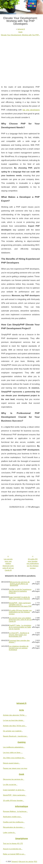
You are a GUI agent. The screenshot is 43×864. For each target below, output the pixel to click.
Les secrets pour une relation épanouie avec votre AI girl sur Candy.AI (8, 564)
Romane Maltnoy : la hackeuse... (15, 811)
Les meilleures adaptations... (14, 747)
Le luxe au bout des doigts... (13, 720)
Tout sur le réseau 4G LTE (13, 843)
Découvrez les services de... (13, 779)
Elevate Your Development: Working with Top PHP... (20, 35)
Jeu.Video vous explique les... (14, 758)
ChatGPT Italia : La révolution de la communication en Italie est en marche (20, 627)
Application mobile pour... (12, 817)
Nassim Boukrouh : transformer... (15, 736)
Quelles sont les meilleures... (14, 822)
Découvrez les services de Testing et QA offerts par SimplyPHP (20, 583)
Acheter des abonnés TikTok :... (15, 715)
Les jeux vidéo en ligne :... (13, 752)
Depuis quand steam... (11, 763)
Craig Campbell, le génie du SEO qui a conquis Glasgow (19, 598)
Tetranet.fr (14, 861)
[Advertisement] (21, 58)
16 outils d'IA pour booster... (13, 800)
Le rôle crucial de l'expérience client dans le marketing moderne (20, 591)
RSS (35, 861)
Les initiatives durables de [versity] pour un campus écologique (18, 647)
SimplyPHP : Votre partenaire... (14, 795)
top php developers (31, 110)
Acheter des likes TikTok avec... (15, 726)
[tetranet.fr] (21, 7)
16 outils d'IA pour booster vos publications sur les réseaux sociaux (33, 563)
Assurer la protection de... (12, 849)
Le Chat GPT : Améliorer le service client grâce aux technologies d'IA (19, 634)
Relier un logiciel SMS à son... (14, 854)
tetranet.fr (21, 29)
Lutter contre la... (9, 832)
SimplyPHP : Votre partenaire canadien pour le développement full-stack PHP (20, 604)
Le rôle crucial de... (10, 784)
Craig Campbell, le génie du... (14, 790)
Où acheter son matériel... (13, 731)
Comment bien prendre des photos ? (19, 641)
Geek (20, 32)
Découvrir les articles (26, 861)
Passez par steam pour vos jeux (15, 768)
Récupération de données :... (14, 827)
